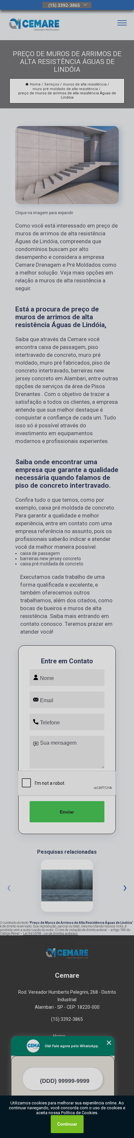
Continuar (67, 1124)
